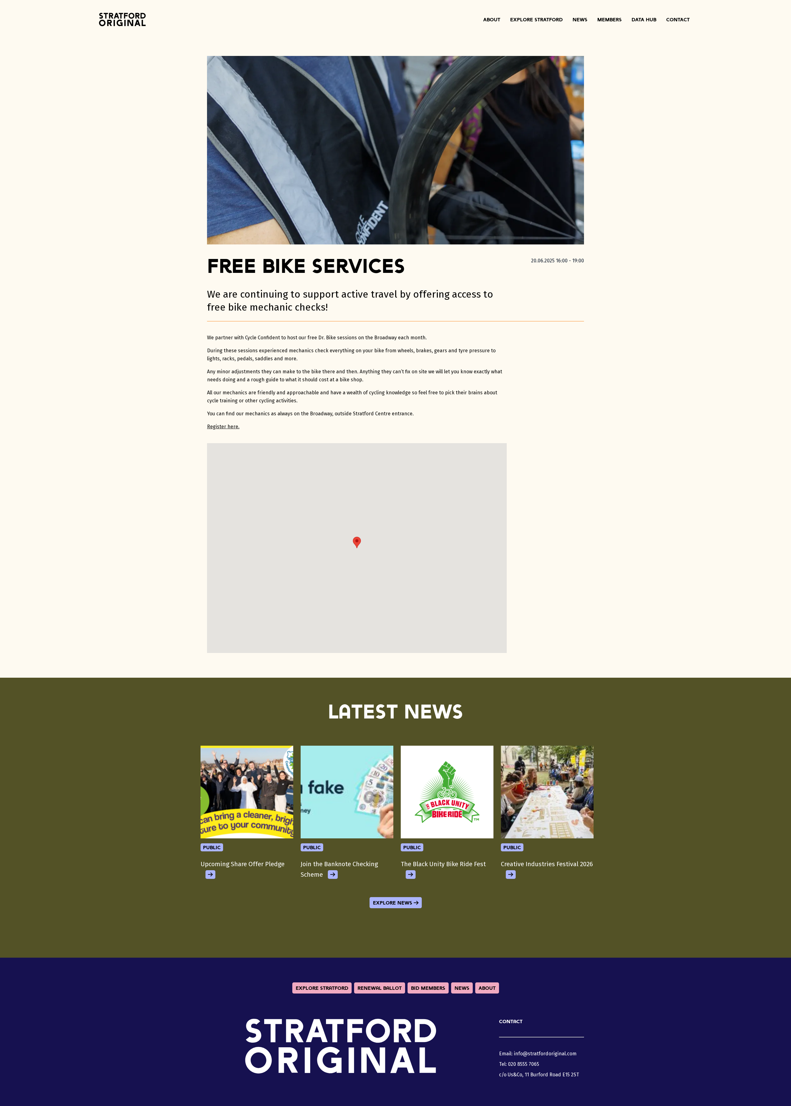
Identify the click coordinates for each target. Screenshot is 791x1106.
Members (609, 19)
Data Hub (644, 19)
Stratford (122, 19)
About (491, 19)
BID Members (428, 988)
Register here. (223, 427)
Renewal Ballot (379, 988)
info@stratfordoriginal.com (545, 1054)
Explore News (392, 903)
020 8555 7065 (523, 1064)
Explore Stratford (536, 19)
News (580, 19)
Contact (678, 19)
